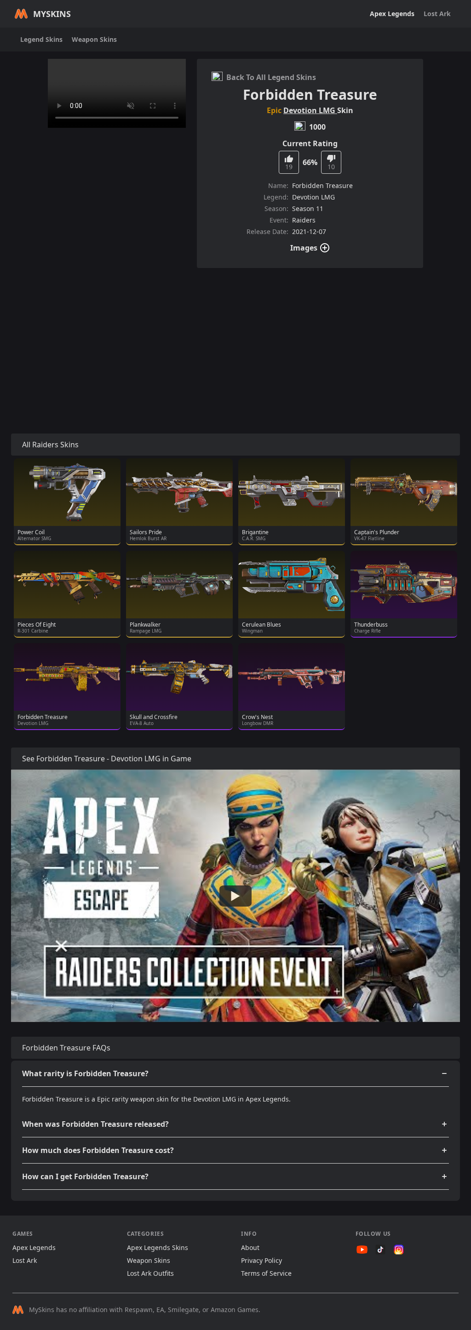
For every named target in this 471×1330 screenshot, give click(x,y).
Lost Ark (437, 13)
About (250, 1247)
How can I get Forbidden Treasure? (85, 1176)
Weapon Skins (94, 39)
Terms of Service (266, 1273)
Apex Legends (392, 13)
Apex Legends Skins (157, 1247)
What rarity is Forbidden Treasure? (85, 1073)
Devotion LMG (310, 110)
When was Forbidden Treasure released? (95, 1124)
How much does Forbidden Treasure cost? (98, 1150)
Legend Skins (41, 39)
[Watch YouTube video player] (235, 895)
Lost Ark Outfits (150, 1273)
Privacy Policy (261, 1260)
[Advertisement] (235, 339)
